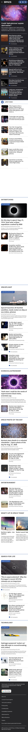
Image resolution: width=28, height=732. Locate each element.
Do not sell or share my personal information (11, 723)
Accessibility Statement (7, 711)
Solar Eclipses (5, 204)
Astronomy (5, 424)
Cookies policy (5, 708)
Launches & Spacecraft (8, 292)
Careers (3, 720)
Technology (5, 627)
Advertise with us (5, 714)
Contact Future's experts (7, 699)
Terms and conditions (6, 702)
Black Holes (5, 375)
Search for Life (6, 561)
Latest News (9, 102)
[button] (25, 2)
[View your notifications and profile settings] (23, 2)
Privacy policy (5, 705)
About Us (4, 696)
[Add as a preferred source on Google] (6, 691)
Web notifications (6, 717)
